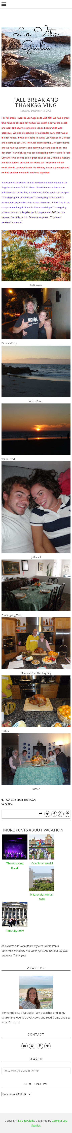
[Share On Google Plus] (61, 814)
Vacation (8, 804)
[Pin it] (67, 814)
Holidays (29, 800)
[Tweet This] (47, 814)
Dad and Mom (14, 800)
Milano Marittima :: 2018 (41, 897)
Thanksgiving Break (14, 866)
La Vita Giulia (36, 40)
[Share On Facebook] (54, 814)
